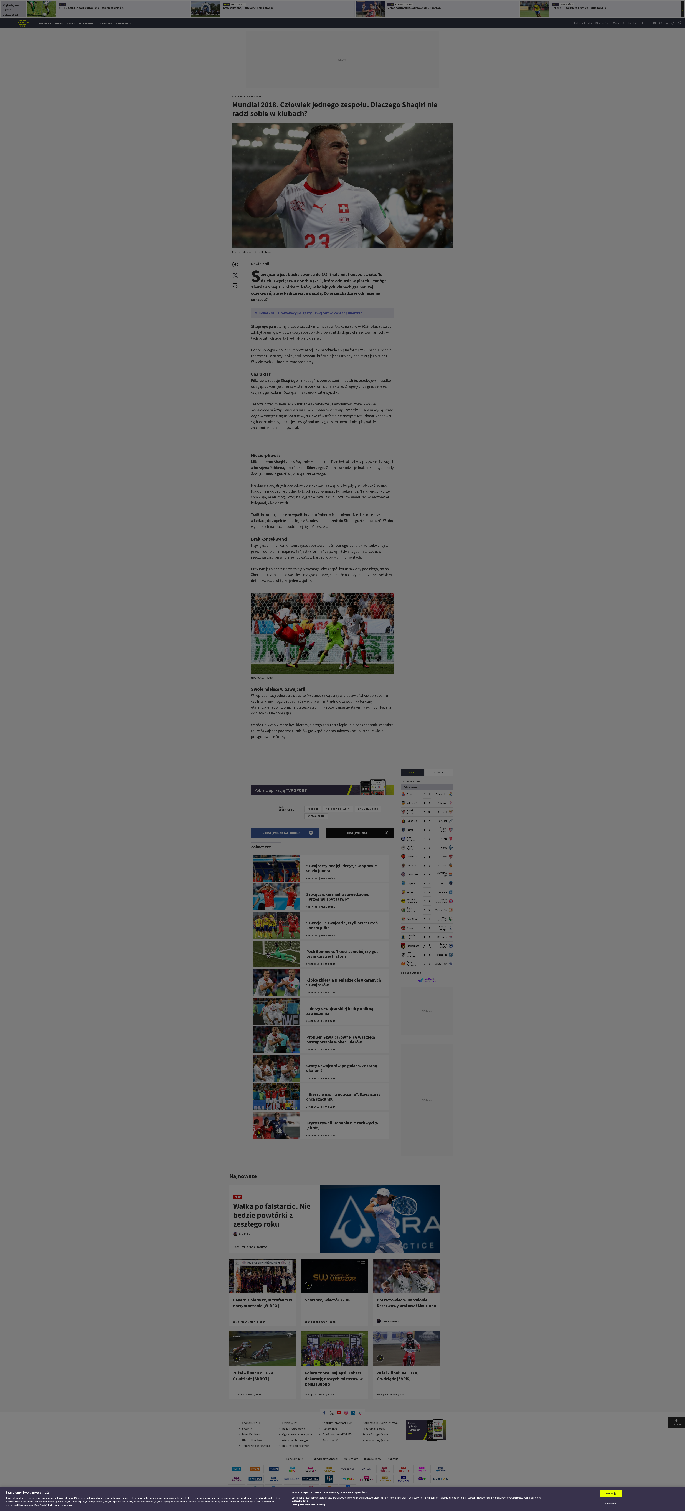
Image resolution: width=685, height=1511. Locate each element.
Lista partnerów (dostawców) (308, 1504)
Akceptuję (610, 1493)
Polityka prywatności (60, 1505)
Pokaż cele (610, 1503)
